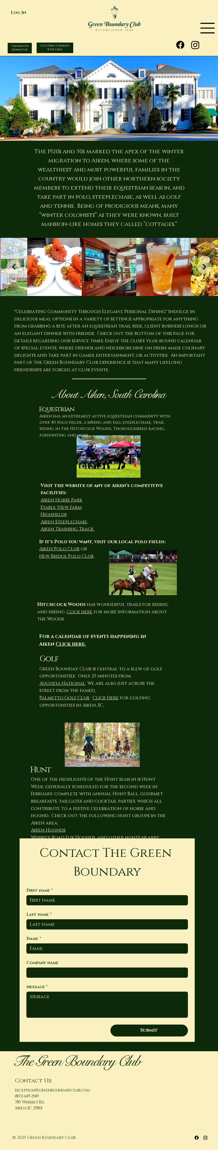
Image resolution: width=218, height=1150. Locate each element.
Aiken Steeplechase (64, 522)
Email (33, 938)
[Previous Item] (14, 267)
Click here (80, 612)
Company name (42, 962)
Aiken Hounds (48, 830)
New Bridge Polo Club (66, 556)
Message (37, 987)
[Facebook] (180, 44)
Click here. (71, 644)
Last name (39, 914)
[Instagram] (195, 44)
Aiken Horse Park (61, 500)
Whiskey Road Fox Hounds (63, 837)
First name (39, 890)
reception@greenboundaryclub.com (52, 1090)
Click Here (106, 698)
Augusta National (62, 683)
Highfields (54, 514)
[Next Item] (204, 267)
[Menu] (186, 28)
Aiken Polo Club (59, 549)
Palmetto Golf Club (64, 698)
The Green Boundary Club (76, 1061)
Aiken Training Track (68, 529)
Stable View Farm (61, 507)
